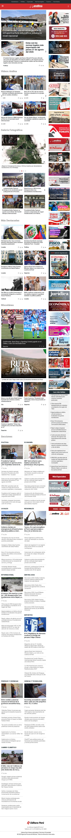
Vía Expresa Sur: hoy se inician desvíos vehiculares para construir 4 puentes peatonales (12, 242)
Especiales (30, 1)
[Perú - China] (59, 511)
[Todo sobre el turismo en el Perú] (59, 206)
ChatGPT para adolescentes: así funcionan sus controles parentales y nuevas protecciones (35, 740)
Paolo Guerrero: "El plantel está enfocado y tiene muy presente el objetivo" (34, 399)
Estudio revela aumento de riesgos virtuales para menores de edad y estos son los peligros (35, 719)
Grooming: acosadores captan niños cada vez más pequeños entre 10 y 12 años (35, 701)
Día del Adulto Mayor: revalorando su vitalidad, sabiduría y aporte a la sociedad (35, 119)
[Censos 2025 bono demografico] (59, 47)
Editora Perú (24, 832)
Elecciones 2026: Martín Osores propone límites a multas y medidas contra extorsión (35, 601)
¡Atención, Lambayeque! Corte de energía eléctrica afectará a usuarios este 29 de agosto (34, 568)
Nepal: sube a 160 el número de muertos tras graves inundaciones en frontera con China (11, 634)
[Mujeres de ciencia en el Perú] (59, 218)
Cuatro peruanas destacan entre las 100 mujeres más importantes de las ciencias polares (35, 712)
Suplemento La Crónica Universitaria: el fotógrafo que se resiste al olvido (11, 740)
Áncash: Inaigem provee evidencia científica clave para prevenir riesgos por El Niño (11, 778)
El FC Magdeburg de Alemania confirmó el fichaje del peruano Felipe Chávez (34, 635)
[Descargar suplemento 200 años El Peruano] (59, 89)
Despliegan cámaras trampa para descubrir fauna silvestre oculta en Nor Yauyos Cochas (11, 785)
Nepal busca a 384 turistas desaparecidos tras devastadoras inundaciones (32, 190)
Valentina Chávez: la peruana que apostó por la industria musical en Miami (11, 712)
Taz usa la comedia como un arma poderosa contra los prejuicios (11, 725)
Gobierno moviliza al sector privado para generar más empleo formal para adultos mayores (35, 502)
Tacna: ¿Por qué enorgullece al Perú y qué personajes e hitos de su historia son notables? (34, 530)
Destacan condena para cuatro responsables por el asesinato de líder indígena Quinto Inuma (11, 807)
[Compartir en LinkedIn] (43, 65)
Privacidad (48, 832)
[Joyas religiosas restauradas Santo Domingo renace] (59, 193)
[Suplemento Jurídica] (59, 295)
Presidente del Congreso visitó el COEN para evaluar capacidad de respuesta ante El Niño (11, 494)
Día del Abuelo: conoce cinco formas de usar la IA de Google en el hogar (35, 733)
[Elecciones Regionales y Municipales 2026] (59, 61)
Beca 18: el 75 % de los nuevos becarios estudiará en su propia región (34, 93)
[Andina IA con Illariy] (59, 144)
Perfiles (23, 1)
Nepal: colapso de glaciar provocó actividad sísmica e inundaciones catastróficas (11, 620)
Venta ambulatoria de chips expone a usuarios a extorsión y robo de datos (59, 445)
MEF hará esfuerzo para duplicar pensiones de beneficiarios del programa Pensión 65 (33, 464)
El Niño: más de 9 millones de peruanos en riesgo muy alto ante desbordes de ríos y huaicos (11, 769)
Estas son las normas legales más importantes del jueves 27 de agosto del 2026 (11, 480)
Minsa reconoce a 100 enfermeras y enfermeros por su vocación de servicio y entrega (11, 561)
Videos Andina (9, 71)
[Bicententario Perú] (59, 363)
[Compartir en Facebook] (39, 65)
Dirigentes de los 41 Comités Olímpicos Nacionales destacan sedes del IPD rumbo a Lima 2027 (35, 645)
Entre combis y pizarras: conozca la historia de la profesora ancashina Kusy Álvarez (10, 702)
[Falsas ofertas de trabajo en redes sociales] (59, 373)
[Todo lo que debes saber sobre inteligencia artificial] (59, 318)
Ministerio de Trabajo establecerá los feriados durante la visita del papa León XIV (34, 473)
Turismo (48, 1)
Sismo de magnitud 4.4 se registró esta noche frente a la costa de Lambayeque (35, 546)
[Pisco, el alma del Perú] (59, 244)
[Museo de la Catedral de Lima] (59, 352)
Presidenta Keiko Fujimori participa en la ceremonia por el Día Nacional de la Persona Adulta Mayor (12, 191)
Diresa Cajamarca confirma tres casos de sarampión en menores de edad (34, 539)
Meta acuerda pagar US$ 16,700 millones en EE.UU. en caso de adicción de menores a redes (11, 627)
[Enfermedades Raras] (59, 103)
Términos (41, 832)
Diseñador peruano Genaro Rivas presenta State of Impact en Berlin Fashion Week (11, 719)
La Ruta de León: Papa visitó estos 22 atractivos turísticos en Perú (22, 379)
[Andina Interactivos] (59, 487)
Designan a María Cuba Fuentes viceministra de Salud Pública (11, 267)
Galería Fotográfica (11, 130)
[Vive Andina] (59, 169)
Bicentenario (15, 1)
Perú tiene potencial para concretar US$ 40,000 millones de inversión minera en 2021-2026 (35, 487)
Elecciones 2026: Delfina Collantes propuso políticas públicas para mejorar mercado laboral (35, 579)
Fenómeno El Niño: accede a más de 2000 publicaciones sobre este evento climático (35, 726)
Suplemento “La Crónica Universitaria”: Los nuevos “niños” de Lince (12, 733)
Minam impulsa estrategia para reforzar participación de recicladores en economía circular (11, 800)
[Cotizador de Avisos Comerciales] (59, 500)
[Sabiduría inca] (59, 384)
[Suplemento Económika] (59, 306)
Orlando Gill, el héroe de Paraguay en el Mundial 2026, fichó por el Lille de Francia (35, 674)
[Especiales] (59, 477)
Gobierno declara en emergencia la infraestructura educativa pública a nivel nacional (22, 33)
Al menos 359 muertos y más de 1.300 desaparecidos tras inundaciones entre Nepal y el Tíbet (11, 596)
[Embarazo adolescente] (59, 232)
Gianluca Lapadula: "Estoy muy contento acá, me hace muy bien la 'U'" (11, 425)
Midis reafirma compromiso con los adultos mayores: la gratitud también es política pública (34, 294)
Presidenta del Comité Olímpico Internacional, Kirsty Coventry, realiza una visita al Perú (35, 660)
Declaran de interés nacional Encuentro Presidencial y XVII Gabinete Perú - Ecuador (33, 242)
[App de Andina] (59, 157)
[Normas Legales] (59, 181)
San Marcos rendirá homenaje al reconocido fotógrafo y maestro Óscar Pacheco (11, 294)
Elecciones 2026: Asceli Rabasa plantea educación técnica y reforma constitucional (34, 594)
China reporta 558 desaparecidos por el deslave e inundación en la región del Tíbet (11, 605)
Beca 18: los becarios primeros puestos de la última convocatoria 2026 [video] (11, 553)
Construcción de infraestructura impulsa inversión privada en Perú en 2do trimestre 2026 (35, 494)
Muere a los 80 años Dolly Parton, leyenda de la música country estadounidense (11, 399)
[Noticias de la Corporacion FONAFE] (59, 130)
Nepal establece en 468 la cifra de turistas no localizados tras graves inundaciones (11, 612)
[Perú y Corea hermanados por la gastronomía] (59, 331)
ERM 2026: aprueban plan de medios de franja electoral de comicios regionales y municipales (11, 487)
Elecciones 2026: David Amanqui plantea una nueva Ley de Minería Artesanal (34, 608)
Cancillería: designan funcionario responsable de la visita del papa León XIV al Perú (11, 502)
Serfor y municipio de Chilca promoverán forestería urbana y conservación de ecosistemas (10, 792)
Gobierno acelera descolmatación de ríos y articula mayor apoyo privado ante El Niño (35, 480)
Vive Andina (56, 1)
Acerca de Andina (33, 832)
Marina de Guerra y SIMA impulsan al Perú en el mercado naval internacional (12, 119)
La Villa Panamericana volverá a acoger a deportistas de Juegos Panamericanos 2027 (34, 667)
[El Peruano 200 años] (59, 117)
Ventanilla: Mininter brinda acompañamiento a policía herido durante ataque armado (11, 568)
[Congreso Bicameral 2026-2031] (59, 75)
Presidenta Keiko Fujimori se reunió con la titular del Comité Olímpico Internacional (11, 211)
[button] (1, 51)
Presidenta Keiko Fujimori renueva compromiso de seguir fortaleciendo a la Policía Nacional (34, 212)
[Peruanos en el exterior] (59, 285)
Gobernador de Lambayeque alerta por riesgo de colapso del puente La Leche (35, 553)
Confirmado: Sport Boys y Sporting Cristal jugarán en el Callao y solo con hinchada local (22, 342)
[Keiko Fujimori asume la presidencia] (59, 18)
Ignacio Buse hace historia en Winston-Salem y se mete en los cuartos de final (34, 268)
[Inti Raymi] (59, 341)
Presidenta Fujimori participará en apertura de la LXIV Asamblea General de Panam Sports (34, 47)
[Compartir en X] (41, 65)
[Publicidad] (59, 33)
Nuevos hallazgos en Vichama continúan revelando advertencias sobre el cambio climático (12, 93)
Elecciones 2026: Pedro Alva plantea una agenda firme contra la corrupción (35, 586)
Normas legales (39, 1)
